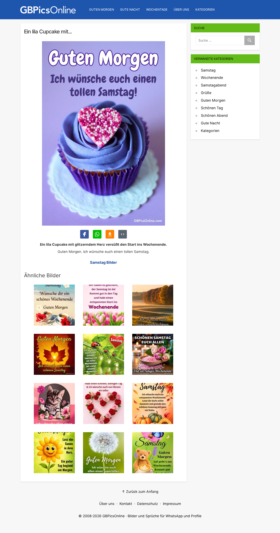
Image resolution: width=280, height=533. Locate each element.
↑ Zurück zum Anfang (140, 492)
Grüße (206, 93)
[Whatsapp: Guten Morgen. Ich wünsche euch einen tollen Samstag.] (97, 234)
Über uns (181, 9)
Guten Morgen (101, 9)
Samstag (208, 70)
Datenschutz (147, 504)
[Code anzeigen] (122, 234)
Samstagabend (213, 85)
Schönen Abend (214, 115)
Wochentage (156, 9)
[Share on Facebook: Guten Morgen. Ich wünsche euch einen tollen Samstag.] (84, 234)
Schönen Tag (212, 108)
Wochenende (212, 77)
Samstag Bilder (103, 262)
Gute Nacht (130, 9)
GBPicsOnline (113, 516)
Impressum (172, 504)
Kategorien (205, 9)
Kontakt (126, 504)
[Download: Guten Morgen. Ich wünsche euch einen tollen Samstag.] (110, 234)
